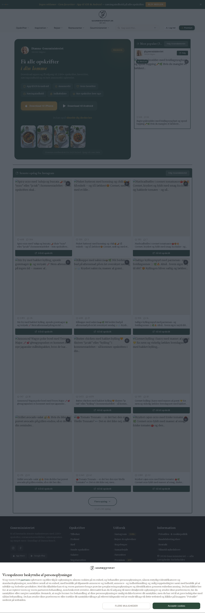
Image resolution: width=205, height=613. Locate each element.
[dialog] (102, 588)
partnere (25, 580)
